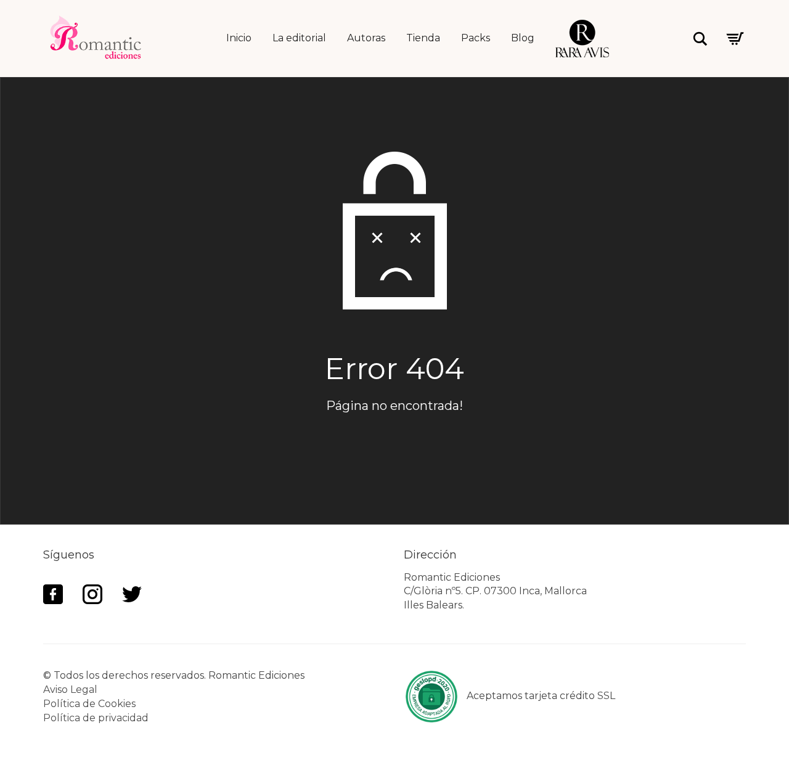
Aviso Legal (70, 689)
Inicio (238, 38)
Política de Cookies (89, 704)
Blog (522, 38)
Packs (475, 38)
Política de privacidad (96, 718)
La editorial (299, 38)
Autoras (366, 38)
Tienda (423, 38)
